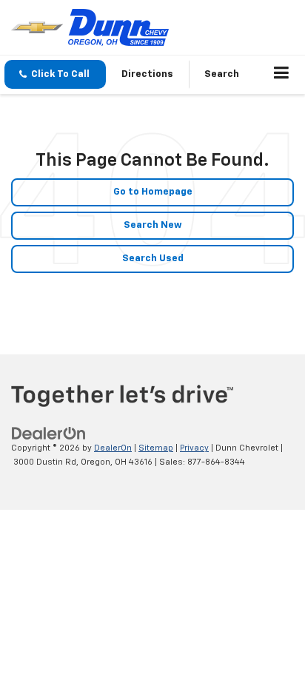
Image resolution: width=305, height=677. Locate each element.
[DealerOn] (49, 434)
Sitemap (155, 448)
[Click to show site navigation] (281, 74)
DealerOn (113, 448)
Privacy (194, 448)
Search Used (153, 258)
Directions (147, 74)
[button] (55, 74)
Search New (153, 225)
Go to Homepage (152, 192)
